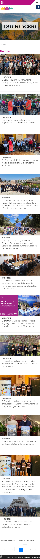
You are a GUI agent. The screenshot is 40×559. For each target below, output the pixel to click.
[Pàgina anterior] (4, 549)
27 (31, 549)
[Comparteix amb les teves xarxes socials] (38, 7)
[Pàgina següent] (35, 549)
